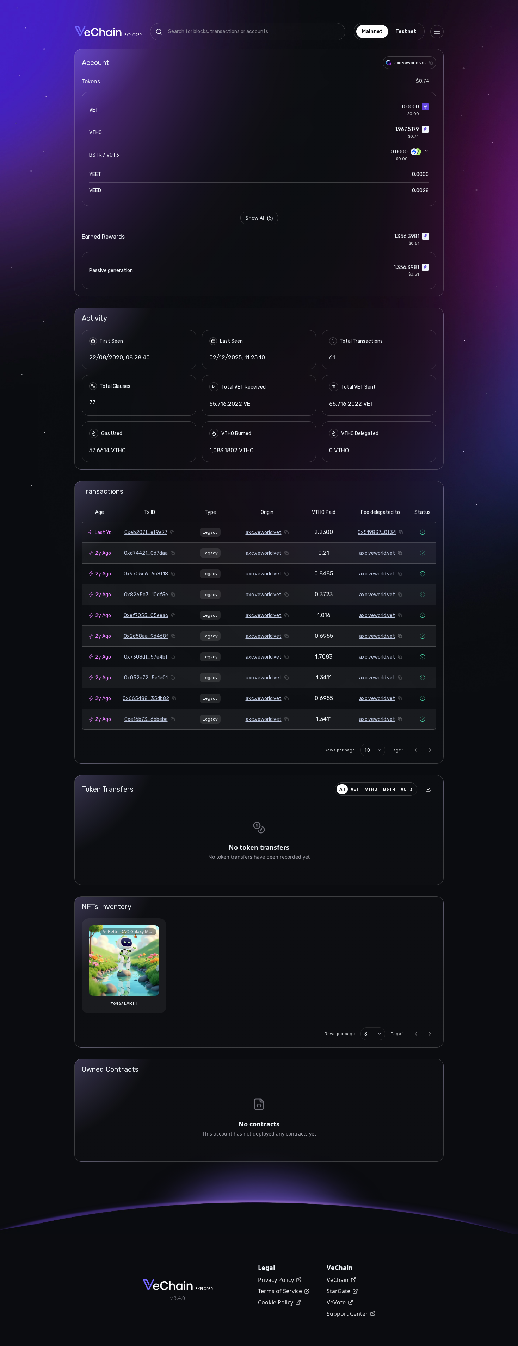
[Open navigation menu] (437, 31)
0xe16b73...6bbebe (146, 719)
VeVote (336, 1302)
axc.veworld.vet (264, 532)
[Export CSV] (428, 789)
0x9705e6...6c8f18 (146, 574)
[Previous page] (415, 750)
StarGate (338, 1291)
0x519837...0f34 (377, 532)
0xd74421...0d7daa (146, 553)
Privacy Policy (276, 1280)
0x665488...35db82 (146, 699)
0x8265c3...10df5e (146, 595)
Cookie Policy (275, 1302)
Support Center (347, 1313)
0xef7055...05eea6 (146, 615)
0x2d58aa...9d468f (146, 636)
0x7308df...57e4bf (146, 657)
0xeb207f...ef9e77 (145, 532)
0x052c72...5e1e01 (146, 678)
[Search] (158, 31)
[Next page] (430, 750)
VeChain (338, 1280)
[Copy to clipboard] (431, 63)
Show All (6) (259, 217)
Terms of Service (280, 1291)
